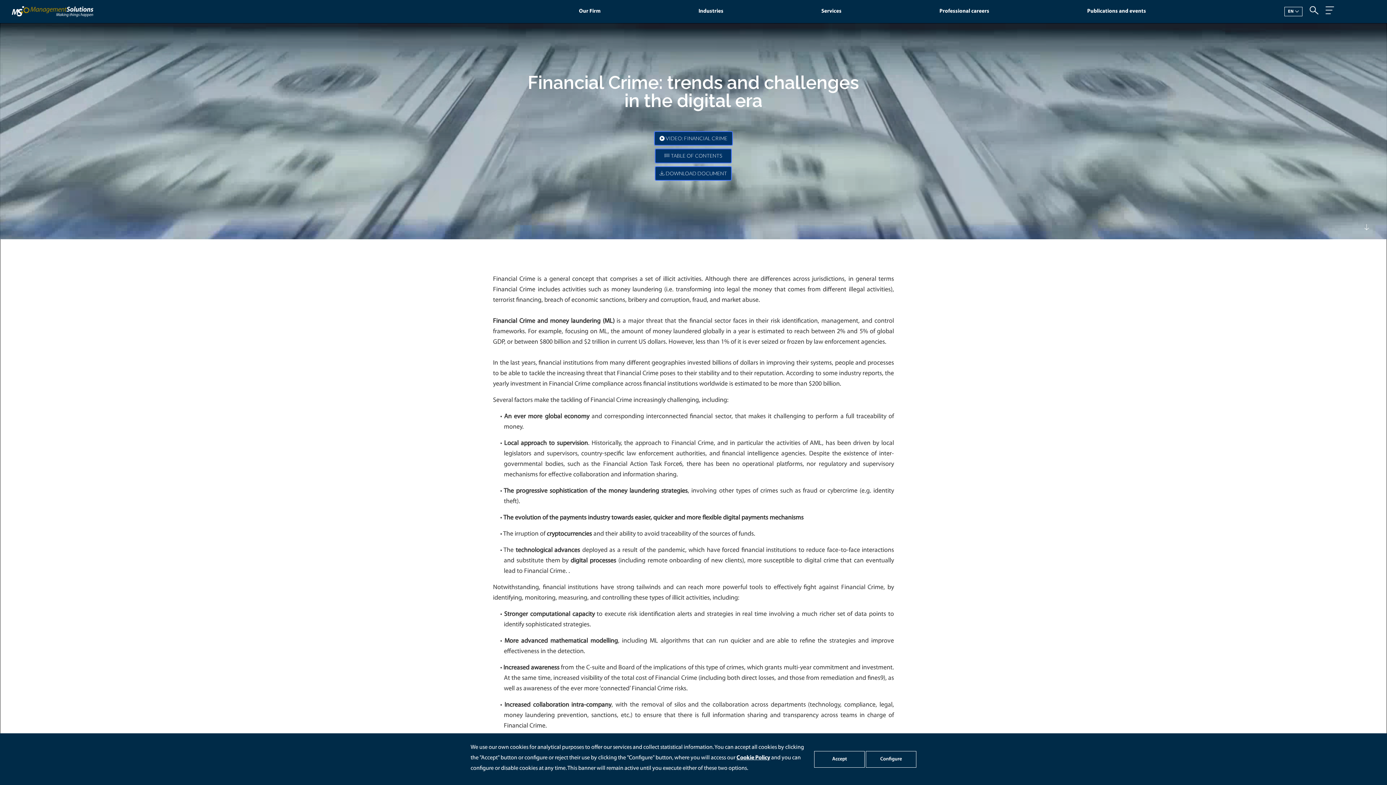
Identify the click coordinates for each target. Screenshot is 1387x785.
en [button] (1291, 11)
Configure (891, 759)
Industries (711, 11)
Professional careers (964, 11)
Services (831, 11)
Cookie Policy (753, 758)
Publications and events (1116, 11)
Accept (839, 759)
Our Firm (590, 11)
